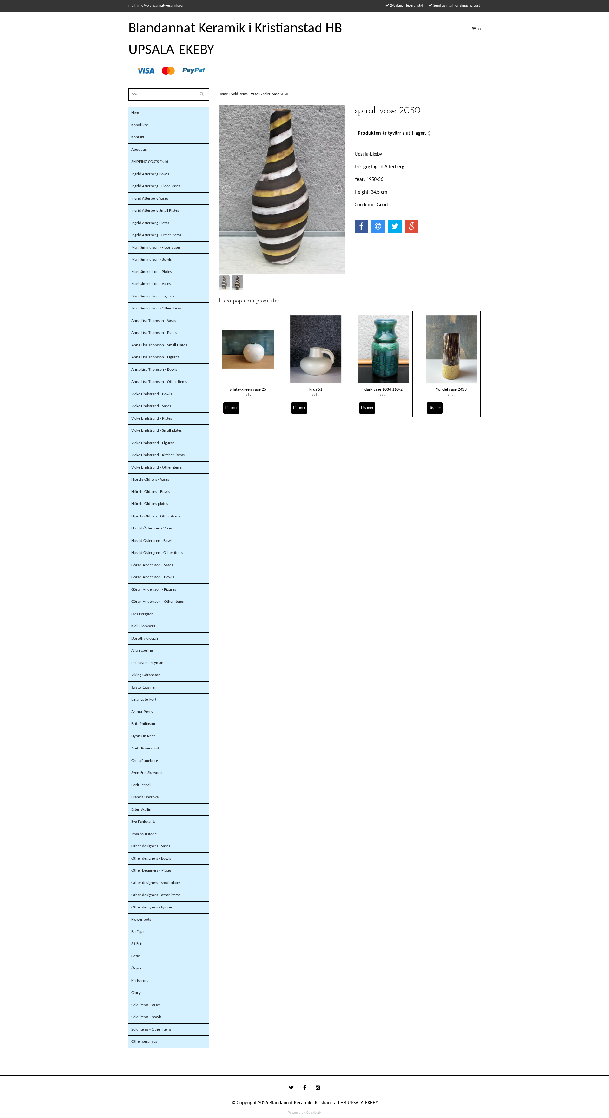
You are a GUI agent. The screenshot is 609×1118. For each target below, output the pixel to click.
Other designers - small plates (155, 883)
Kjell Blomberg (143, 626)
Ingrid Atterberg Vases (149, 198)
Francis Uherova (145, 797)
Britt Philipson (143, 724)
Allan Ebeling (142, 651)
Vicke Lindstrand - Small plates (156, 431)
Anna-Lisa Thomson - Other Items (159, 382)
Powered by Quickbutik (304, 1112)
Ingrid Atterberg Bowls (150, 174)
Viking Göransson (145, 675)
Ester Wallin (141, 810)
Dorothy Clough (144, 638)
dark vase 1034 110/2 (383, 389)
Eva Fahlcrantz (143, 822)
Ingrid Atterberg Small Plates (155, 211)
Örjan (136, 968)
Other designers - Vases (150, 846)
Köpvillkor (139, 125)
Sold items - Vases (145, 1005)
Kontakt (137, 137)
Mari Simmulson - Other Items (156, 308)
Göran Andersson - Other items (157, 602)
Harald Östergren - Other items (157, 553)
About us (139, 150)
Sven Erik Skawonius (148, 773)
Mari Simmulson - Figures (152, 296)
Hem (135, 113)
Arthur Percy (142, 712)
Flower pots (141, 919)
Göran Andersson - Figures (153, 590)
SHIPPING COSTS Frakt (149, 162)
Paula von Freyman (147, 663)
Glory (136, 993)
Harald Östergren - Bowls (152, 541)
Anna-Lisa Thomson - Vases (153, 321)
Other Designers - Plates (151, 870)
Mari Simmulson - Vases (151, 284)
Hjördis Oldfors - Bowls (150, 492)
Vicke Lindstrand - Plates (151, 418)
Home (225, 94)
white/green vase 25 (248, 389)
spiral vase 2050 (276, 94)
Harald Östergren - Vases (151, 528)
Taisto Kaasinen (144, 687)
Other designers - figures (152, 907)
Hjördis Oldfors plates (149, 504)
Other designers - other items (155, 895)
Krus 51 (315, 389)
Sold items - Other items (151, 1030)
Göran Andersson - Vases (152, 565)
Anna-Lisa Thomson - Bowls (154, 370)
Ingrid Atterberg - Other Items (156, 235)
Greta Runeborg (144, 761)
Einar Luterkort (143, 699)
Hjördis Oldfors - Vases (150, 479)
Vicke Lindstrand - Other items (156, 467)
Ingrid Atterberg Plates (150, 223)
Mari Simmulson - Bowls (151, 259)
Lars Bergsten (142, 614)
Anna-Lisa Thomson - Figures (155, 357)
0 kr (248, 395)
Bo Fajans (139, 932)
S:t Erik (137, 944)
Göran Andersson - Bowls (152, 577)
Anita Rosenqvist (145, 748)
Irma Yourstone (144, 834)
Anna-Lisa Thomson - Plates (154, 333)
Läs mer (231, 408)
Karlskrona (140, 981)
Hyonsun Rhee (143, 736)
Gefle (135, 956)
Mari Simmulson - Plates (151, 272)
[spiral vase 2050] (282, 189)
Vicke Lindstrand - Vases (151, 406)
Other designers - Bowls (151, 858)
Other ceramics (144, 1042)
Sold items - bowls (146, 1017)
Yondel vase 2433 (451, 389)
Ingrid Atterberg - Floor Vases (155, 186)
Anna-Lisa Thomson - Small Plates (159, 345)
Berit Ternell (141, 785)
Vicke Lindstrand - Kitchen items (158, 455)
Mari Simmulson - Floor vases (155, 247)
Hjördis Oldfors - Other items (155, 516)
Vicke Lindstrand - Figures (152, 443)
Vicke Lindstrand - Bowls (151, 394)
